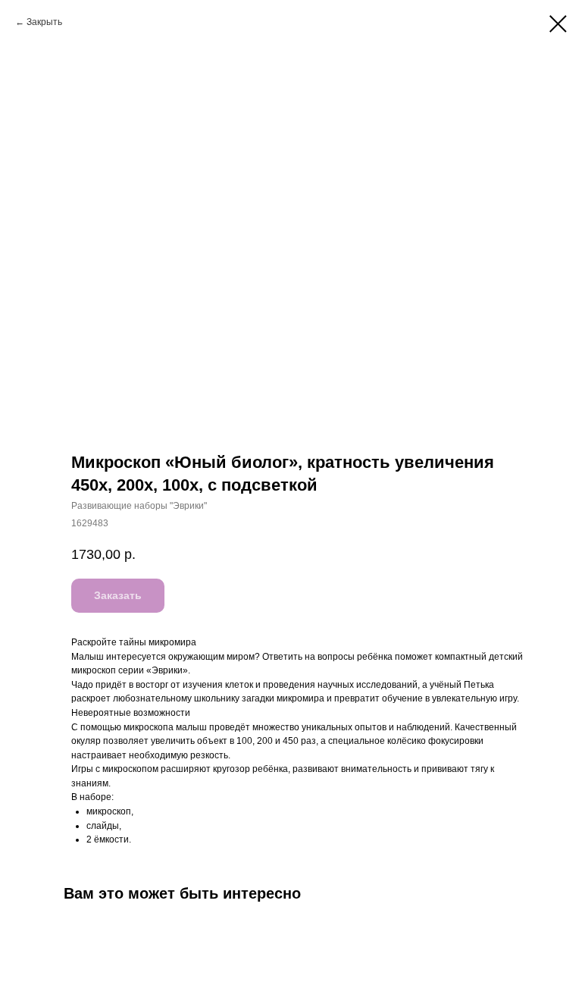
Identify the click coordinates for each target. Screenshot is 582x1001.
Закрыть (44, 22)
